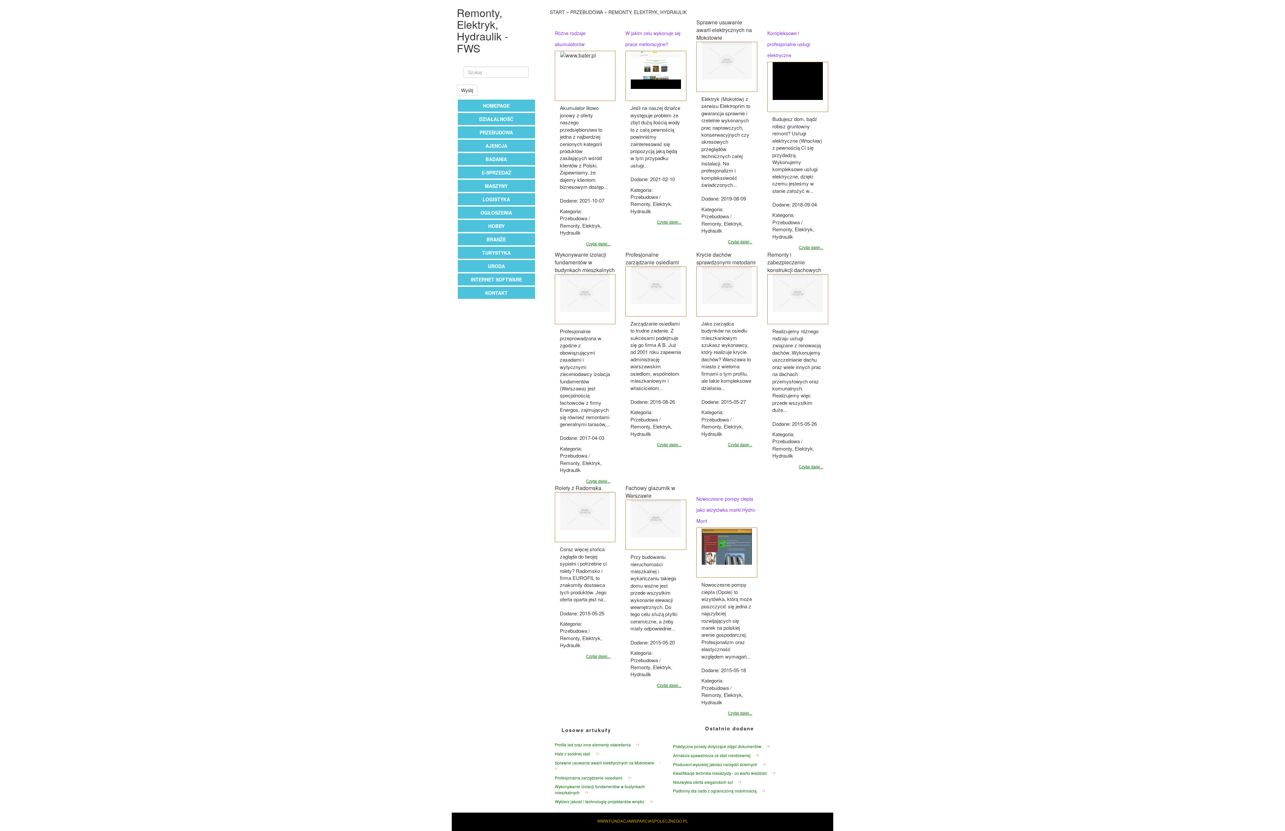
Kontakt (496, 292)
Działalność (496, 119)
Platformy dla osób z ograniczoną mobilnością (715, 791)
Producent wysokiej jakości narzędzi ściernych (715, 764)
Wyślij (467, 90)
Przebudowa (496, 132)
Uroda (496, 266)
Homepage (496, 105)
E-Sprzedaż (496, 172)
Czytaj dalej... (598, 243)
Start (557, 12)
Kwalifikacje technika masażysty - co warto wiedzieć (720, 773)
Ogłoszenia (496, 212)
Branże (496, 239)
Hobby (496, 226)
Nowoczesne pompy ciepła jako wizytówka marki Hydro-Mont (726, 509)
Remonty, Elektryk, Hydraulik (647, 12)
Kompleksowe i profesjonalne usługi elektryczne (788, 44)
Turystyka (496, 252)
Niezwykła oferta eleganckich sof (703, 782)
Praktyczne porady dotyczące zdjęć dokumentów (717, 746)
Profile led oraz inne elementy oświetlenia (593, 744)
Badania (496, 159)
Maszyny (496, 186)
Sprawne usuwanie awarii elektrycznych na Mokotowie (604, 762)
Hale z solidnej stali (572, 753)
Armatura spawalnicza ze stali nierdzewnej (712, 755)
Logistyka (496, 199)
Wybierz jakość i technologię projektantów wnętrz (599, 801)
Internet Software (496, 279)
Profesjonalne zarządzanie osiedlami (588, 778)
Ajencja (496, 145)
